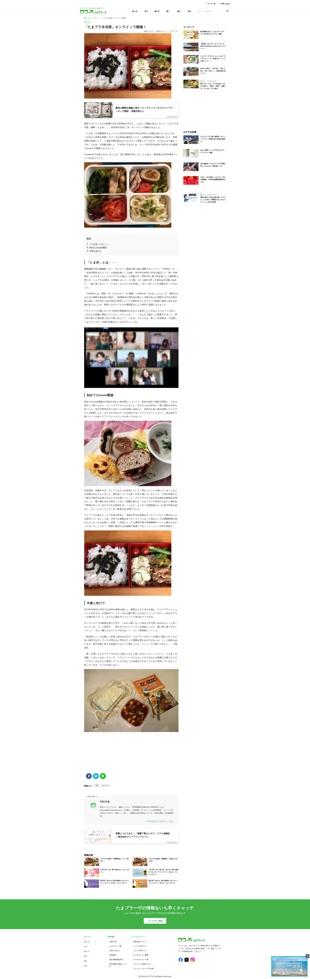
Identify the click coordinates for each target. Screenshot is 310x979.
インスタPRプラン (140, 946)
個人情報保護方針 (116, 959)
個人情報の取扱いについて (117, 965)
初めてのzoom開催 (98, 247)
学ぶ (146, 11)
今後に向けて (95, 251)
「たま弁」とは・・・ (99, 244)
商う (190, 11)
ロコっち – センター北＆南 (143, 968)
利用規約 (112, 955)
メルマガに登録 (155, 921)
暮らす (157, 11)
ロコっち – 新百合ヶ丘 (141, 964)
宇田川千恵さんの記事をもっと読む (160, 821)
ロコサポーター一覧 (140, 959)
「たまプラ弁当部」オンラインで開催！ (114, 18)
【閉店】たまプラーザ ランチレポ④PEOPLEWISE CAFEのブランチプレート (212, 46)
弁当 (97, 785)
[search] (227, 11)
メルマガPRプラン (140, 950)
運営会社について (140, 941)
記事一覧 (112, 941)
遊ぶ (179, 11)
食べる (134, 11)
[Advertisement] (131, 754)
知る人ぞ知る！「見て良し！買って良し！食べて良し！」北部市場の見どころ (213, 70)
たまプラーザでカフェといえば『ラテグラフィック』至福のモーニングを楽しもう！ (213, 58)
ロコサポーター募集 (140, 955)
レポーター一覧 (115, 946)
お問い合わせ (225, 4)
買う (168, 11)
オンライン (105, 785)
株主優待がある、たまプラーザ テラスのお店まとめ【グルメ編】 (212, 33)
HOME (88, 18)
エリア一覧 (211, 4)
